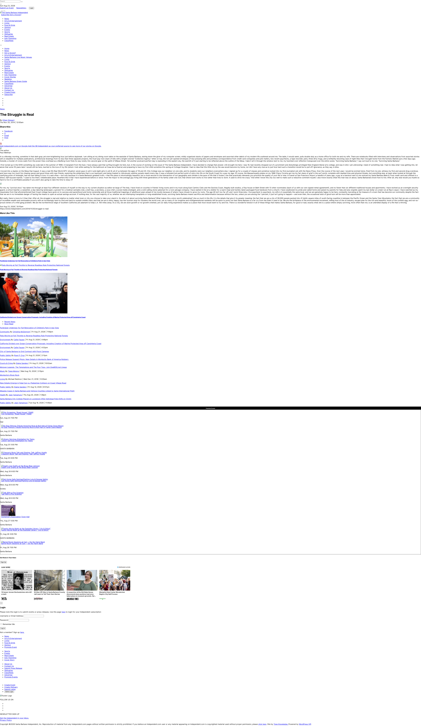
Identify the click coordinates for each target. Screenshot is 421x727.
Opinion (7, 27)
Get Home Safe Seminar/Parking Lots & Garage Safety (23, 481)
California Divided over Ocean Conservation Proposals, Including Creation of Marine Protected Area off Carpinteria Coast (43, 317)
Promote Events (11, 677)
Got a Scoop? (15, 15)
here (63, 612)
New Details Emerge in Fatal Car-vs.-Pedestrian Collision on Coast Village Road (33, 383)
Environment (5, 340)
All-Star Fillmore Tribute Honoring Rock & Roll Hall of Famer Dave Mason (31, 427)
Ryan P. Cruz (19, 355)
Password (4, 620)
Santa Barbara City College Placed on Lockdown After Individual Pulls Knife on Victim (35, 399)
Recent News (9, 322)
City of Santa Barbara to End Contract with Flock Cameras (24, 351)
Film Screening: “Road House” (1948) (16, 414)
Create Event (9, 92)
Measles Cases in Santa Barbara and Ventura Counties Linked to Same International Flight (37, 391)
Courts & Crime (6, 363)
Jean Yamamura (15, 395)
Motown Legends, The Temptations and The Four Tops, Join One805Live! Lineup (33, 367)
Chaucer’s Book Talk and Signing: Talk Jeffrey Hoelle (23, 454)
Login (31, 8)
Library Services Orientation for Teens (17, 441)
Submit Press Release (13, 668)
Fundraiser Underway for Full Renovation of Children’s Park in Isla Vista (25, 261)
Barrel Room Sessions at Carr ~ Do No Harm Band (22, 543)
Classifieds (8, 40)
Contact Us (9, 90)
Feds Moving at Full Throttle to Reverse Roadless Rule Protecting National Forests (28, 269)
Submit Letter (10, 689)
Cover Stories (10, 77)
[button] (16, 585)
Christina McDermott (21, 332)
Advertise (8, 86)
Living (6, 23)
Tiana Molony (13, 371)
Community (5, 332)
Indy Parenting (10, 38)
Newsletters (21, 8)
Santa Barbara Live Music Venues (18, 57)
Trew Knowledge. (281, 724)
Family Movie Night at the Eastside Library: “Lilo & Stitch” (25, 530)
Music (2, 371)
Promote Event (10, 647)
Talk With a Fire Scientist (11, 494)
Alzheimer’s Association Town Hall (15, 517)
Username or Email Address (11, 616)
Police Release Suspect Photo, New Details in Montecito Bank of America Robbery (34, 359)
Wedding (8, 79)
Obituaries (8, 34)
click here (262, 724)
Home (6, 48)
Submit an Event (7, 8)
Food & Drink (9, 25)
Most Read (8, 324)
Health (3, 395)
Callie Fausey (19, 340)
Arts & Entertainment (13, 21)
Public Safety (6, 355)
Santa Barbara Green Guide (15, 81)
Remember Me (8, 624)
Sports (7, 32)
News (6, 19)
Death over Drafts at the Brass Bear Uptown (19, 467)
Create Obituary (11, 687)
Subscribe (5, 15)
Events (7, 30)
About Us (8, 88)
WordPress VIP (305, 724)
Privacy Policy (6, 720)
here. (22, 632)
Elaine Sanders (22, 363)
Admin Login (9, 691)
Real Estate (9, 36)
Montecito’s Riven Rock (9, 375)
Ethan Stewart (8, 120)
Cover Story (9, 660)
